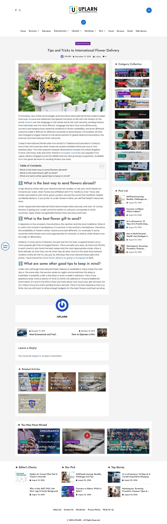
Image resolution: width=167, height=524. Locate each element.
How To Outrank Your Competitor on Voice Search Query (83, 448)
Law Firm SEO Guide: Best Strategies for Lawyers (91, 380)
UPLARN (68, 56)
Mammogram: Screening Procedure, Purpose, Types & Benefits (137, 248)
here (20, 159)
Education (46, 31)
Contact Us (69, 509)
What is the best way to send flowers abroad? (43, 170)
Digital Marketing (82, 43)
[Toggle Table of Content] (100, 166)
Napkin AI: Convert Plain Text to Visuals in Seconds (44, 475)
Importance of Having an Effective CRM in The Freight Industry (125, 450)
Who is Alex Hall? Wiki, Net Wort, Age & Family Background (44, 489)
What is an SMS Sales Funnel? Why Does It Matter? (31, 380)
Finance (24, 442)
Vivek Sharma (29, 406)
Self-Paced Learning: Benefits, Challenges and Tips (137, 199)
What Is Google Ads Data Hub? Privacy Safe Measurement (30, 402)
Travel (111, 31)
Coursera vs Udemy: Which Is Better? (135, 210)
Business (33, 30)
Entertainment (60, 30)
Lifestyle (75, 30)
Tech (101, 30)
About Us (57, 509)
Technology (114, 442)
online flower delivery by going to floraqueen (64, 257)
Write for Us (108, 509)
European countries (70, 152)
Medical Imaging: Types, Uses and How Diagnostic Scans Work (62, 380)
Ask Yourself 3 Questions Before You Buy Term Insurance (38, 448)
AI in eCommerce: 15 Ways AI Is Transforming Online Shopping (137, 224)
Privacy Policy (94, 509)
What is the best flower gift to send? (39, 173)
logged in (36, 356)
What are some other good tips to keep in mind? (45, 176)
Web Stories (141, 31)
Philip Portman (29, 384)
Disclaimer (80, 509)
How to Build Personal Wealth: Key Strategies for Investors (138, 236)
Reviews (120, 31)
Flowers (29, 122)
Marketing (89, 30)
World (130, 31)
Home (23, 31)
